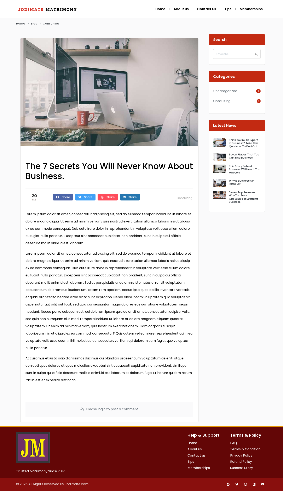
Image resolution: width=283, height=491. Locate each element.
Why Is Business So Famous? (241, 182)
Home (20, 23)
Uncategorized (225, 91)
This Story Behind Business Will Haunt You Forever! (244, 169)
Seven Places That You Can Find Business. (244, 156)
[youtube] (263, 484)
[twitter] (236, 484)
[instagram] (245, 484)
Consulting (51, 23)
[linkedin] (254, 484)
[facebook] (228, 484)
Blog (34, 23)
